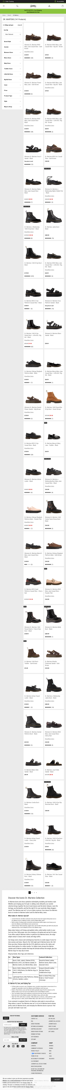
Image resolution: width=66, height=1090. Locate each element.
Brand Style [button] (7, 41)
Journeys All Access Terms (38, 1063)
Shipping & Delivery (36, 1029)
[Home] (33, 6)
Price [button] (5, 90)
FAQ (32, 1021)
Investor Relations (36, 1066)
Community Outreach (37, 1048)
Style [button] (5, 101)
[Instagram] (14, 1046)
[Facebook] (18, 1046)
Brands (51, 1045)
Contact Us (34, 1018)
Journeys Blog (53, 1023)
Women (51, 1048)
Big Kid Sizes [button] (8, 79)
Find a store (14, 1037)
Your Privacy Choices (40, 1053)
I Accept (57, 1079)
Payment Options (35, 1034)
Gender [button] (6, 47)
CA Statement (35, 1061)
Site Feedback (35, 1036)
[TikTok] (5, 1046)
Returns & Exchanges (37, 1026)
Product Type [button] (8, 96)
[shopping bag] (63, 6)
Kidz (50, 1053)
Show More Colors (29, 51)
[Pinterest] (9, 1046)
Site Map (33, 1039)
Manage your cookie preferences (12, 1080)
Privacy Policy (35, 1051)
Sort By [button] (6, 30)
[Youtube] (23, 1046)
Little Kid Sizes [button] (8, 74)
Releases (51, 1058)
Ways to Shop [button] (8, 106)
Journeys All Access (54, 1021)
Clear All (20, 25)
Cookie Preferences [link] (36, 1073)
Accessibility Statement (37, 1058)
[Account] (49, 6)
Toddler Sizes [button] (8, 68)
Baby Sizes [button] (7, 63)
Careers (33, 1045)
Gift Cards (51, 1031)
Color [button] (5, 85)
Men (50, 1051)
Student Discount (53, 1029)
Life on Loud (52, 1018)
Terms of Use (34, 1056)
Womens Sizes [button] (8, 52)
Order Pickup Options (37, 1031)
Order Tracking (10, 1)
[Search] (17, 6)
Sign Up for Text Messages (15, 1021)
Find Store (23, 1040)
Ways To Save (52, 1026)
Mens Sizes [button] (7, 58)
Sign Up (6, 1018)
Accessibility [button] (60, 1)
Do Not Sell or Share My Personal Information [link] (37, 1069)
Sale (50, 1056)
